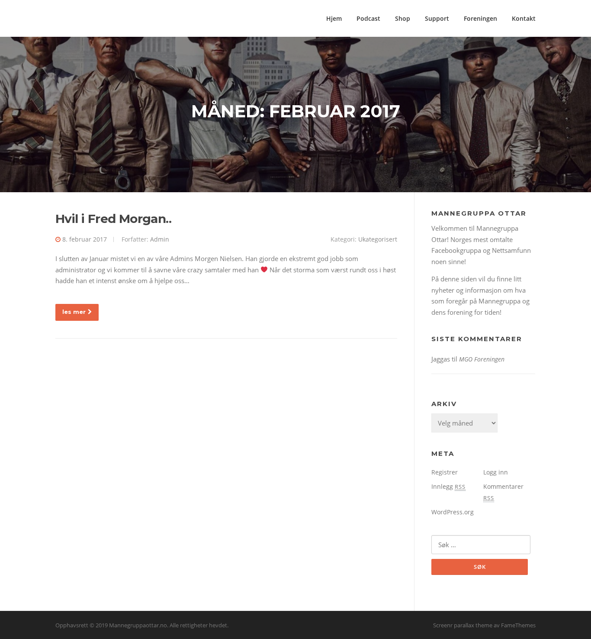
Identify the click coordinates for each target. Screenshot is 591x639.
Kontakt (524, 18)
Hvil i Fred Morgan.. (113, 218)
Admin (159, 239)
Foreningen (480, 18)
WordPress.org (452, 512)
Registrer (444, 472)
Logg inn (495, 472)
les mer (74, 311)
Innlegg (448, 486)
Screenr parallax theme (462, 625)
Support (437, 18)
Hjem (334, 18)
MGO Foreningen (481, 359)
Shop (402, 18)
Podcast (368, 18)
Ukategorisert (377, 239)
